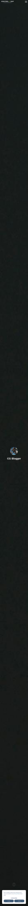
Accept (9, 900)
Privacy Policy (17, 893)
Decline (19, 900)
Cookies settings (14, 897)
